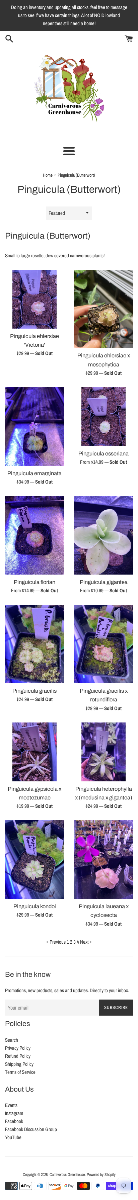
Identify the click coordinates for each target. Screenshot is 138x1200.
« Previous (56, 941)
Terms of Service (20, 1072)
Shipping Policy (19, 1063)
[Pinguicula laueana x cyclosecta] (103, 859)
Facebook (14, 1121)
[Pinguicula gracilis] (34, 644)
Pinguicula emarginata (34, 473)
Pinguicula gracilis (34, 691)
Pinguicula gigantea (104, 582)
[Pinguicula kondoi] (34, 859)
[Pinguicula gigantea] (103, 535)
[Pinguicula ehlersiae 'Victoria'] (34, 299)
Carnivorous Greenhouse (67, 1174)
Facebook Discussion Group (31, 1129)
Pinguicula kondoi (34, 906)
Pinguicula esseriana (103, 453)
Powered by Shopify (101, 1174)
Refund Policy (17, 1055)
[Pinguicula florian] (34, 535)
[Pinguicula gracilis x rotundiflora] (103, 644)
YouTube (13, 1137)
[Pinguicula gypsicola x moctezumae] (34, 751)
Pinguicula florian (34, 582)
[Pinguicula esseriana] (103, 416)
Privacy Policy (17, 1047)
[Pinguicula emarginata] (34, 426)
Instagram (14, 1113)
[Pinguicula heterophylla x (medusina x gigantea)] (103, 751)
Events (11, 1105)
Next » (86, 941)
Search (11, 1039)
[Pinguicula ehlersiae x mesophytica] (103, 309)
